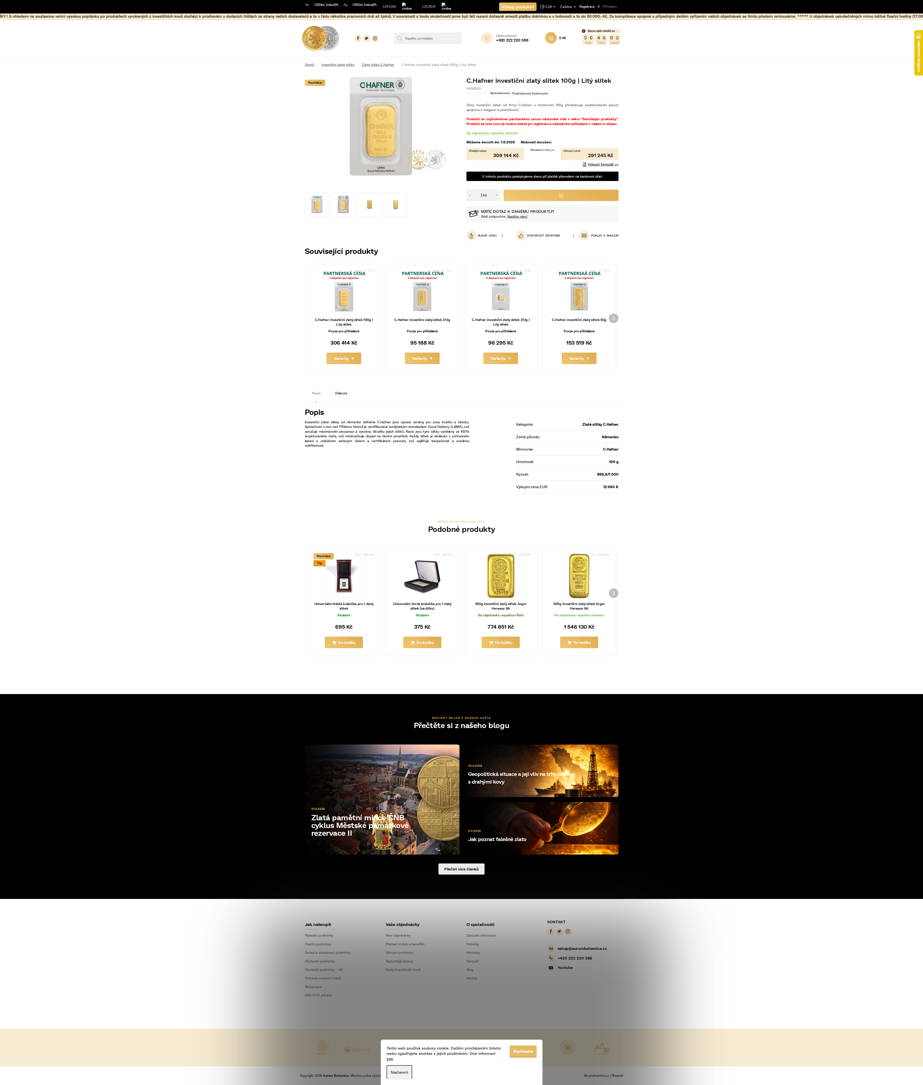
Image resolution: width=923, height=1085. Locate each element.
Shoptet (617, 1076)
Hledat (467, 38)
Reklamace (313, 986)
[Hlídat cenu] (484, 236)
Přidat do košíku (561, 195)
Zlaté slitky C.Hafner (600, 424)
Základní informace (481, 935)
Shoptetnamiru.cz (596, 1076)
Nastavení (399, 1072)
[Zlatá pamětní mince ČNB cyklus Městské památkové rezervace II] (382, 799)
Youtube (565, 967)
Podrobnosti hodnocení (530, 93)
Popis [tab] (316, 393)
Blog (469, 969)
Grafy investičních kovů (403, 969)
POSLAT (597, 235)
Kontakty (473, 952)
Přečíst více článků (461, 869)
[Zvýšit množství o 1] (496, 195)
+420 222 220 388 (575, 958)
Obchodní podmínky (320, 961)
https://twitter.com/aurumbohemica (366, 38)
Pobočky (472, 944)
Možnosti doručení (536, 142)
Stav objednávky (398, 935)
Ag (345, 5)
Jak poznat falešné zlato (497, 839)
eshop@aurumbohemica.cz (582, 948)
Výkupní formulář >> (603, 164)
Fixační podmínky (318, 944)
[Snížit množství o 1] (470, 195)
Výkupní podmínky (399, 952)
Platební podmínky (319, 935)
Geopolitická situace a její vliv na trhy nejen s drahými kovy (519, 778)
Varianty (341, 358)
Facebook (358, 38)
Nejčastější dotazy (399, 961)
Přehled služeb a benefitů (405, 944)
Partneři (472, 961)
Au (307, 5)
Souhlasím (523, 1051)
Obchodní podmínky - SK (324, 969)
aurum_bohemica (375, 38)
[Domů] (311, 64)
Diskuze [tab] (341, 393)
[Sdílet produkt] (538, 236)
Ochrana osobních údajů (323, 978)
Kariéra (471, 978)
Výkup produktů (518, 6)
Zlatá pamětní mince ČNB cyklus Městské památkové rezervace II (360, 824)
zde (390, 1058)
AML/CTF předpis (318, 995)
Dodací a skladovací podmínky (328, 952)
